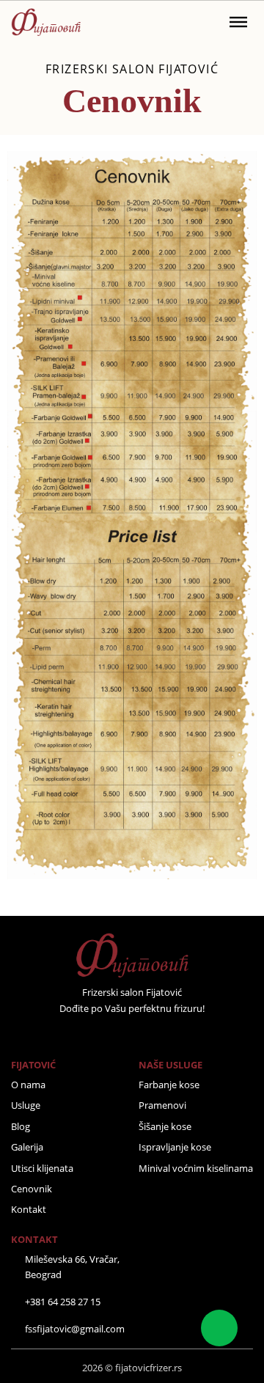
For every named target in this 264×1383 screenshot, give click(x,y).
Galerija (27, 1146)
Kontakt (28, 1209)
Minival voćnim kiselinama (196, 1168)
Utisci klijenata (42, 1168)
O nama (28, 1084)
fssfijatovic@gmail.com (75, 1328)
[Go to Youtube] (151, 1034)
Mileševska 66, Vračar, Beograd (72, 1267)
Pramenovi (162, 1105)
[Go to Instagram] (132, 1034)
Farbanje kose (169, 1084)
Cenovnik (31, 1188)
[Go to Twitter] (113, 1034)
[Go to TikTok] (170, 1034)
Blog (20, 1126)
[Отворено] (238, 22)
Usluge (25, 1105)
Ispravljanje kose (175, 1146)
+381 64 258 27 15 (62, 1301)
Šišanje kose (165, 1126)
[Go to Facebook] (94, 1034)
